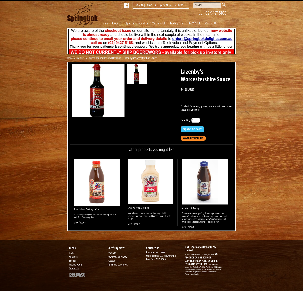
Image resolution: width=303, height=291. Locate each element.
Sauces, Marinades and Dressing (104, 58)
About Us (143, 23)
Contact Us (211, 23)
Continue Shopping (193, 138)
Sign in (139, 5)
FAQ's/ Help (195, 23)
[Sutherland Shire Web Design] (87, 275)
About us (73, 257)
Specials (130, 23)
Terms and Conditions (118, 264)
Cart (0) (166, 5)
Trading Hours (177, 23)
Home (105, 23)
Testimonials (159, 23)
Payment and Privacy (117, 257)
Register (151, 5)
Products (117, 23)
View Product (80, 222)
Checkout (180, 5)
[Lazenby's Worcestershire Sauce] (98, 116)
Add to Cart (194, 129)
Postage (111, 261)
